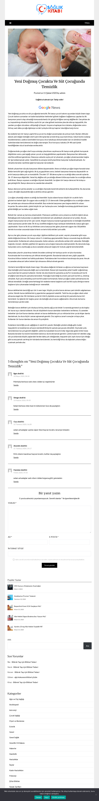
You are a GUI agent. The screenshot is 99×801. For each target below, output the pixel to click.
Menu (87, 23)
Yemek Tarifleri (15, 787)
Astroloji (12, 710)
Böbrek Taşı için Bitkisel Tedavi (24, 662)
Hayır (47, 797)
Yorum (12, 503)
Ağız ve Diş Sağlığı (16, 699)
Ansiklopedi (14, 704)
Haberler (12, 748)
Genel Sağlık (14, 737)
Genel (11, 732)
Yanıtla (15, 385)
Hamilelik (13, 754)
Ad (10, 537)
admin (62, 93)
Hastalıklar (13, 759)
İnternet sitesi (15, 548)
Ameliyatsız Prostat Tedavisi (24, 596)
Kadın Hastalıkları (16, 770)
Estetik (12, 726)
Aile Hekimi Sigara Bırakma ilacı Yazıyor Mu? (30, 616)
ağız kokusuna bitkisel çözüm (25, 677)
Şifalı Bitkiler (14, 781)
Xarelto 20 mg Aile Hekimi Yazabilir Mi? (28, 627)
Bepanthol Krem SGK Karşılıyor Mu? (27, 606)
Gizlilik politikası (58, 797)
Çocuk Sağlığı (14, 715)
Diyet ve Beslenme (16, 721)
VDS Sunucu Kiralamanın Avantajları (27, 586)
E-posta (53, 537)
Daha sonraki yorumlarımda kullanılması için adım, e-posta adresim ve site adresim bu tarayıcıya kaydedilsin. (50, 560)
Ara (9, 640)
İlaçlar (11, 765)
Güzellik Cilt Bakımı (17, 743)
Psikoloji (12, 776)
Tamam (38, 797)
